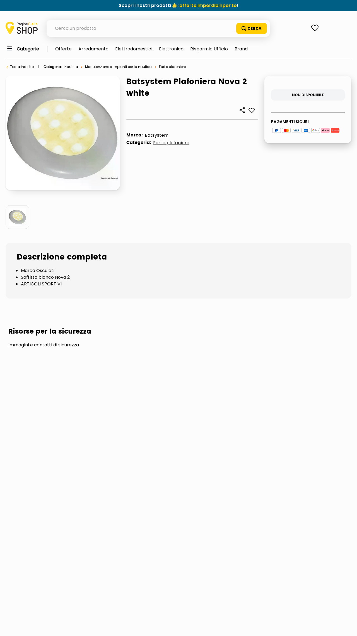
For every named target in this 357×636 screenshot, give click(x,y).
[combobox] (158, 28)
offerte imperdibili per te (208, 5)
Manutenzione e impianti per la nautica (118, 66)
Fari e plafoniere (172, 66)
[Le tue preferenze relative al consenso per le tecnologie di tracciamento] (347, 626)
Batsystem (156, 135)
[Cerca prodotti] (251, 28)
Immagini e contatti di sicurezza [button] (43, 345)
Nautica (71, 66)
